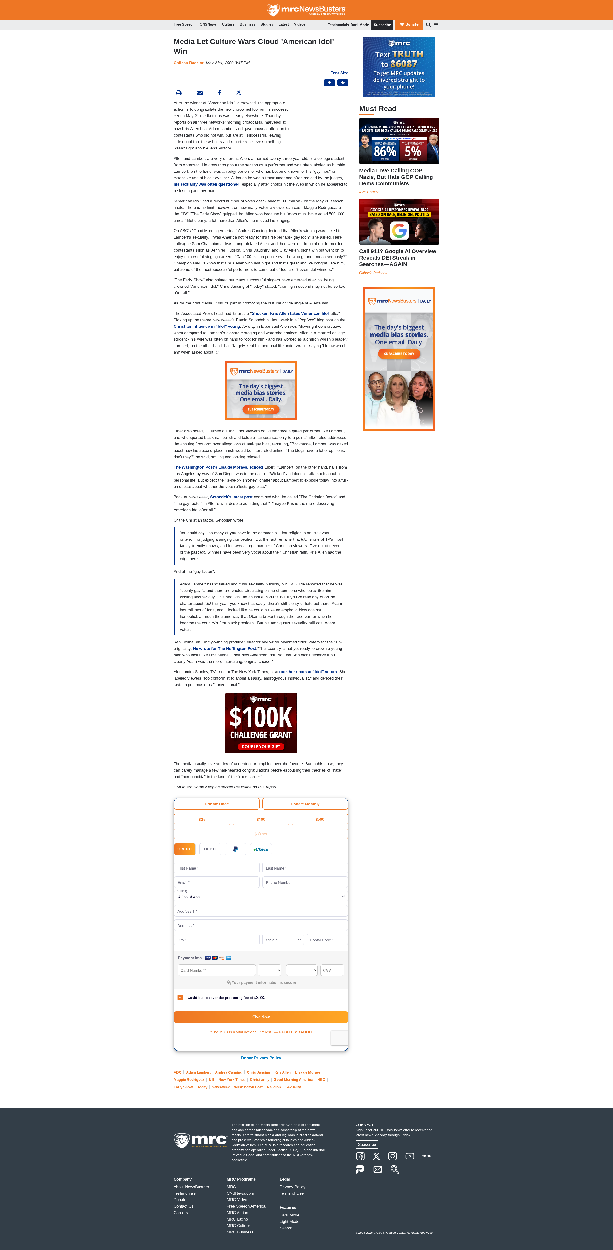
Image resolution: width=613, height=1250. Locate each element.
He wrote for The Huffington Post (224, 648)
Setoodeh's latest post (231, 497)
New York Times (231, 1080)
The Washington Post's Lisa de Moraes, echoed (218, 467)
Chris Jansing (258, 1072)
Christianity (259, 1080)
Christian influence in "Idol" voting (207, 326)
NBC (321, 1080)
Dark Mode (360, 25)
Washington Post (248, 1087)
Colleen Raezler (189, 63)
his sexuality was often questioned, (207, 184)
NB (211, 1080)
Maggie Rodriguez (189, 1080)
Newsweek (221, 1087)
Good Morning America (293, 1080)
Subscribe (382, 25)
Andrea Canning (228, 1072)
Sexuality (293, 1087)
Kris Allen (282, 1072)
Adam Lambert (198, 1072)
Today (202, 1087)
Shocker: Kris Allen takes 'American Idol (290, 313)
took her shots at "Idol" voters (308, 672)
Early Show (183, 1087)
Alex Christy (368, 192)
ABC (178, 1072)
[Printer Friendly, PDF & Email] (199, 93)
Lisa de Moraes (308, 1072)
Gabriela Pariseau (373, 273)
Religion (274, 1087)
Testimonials (338, 25)
